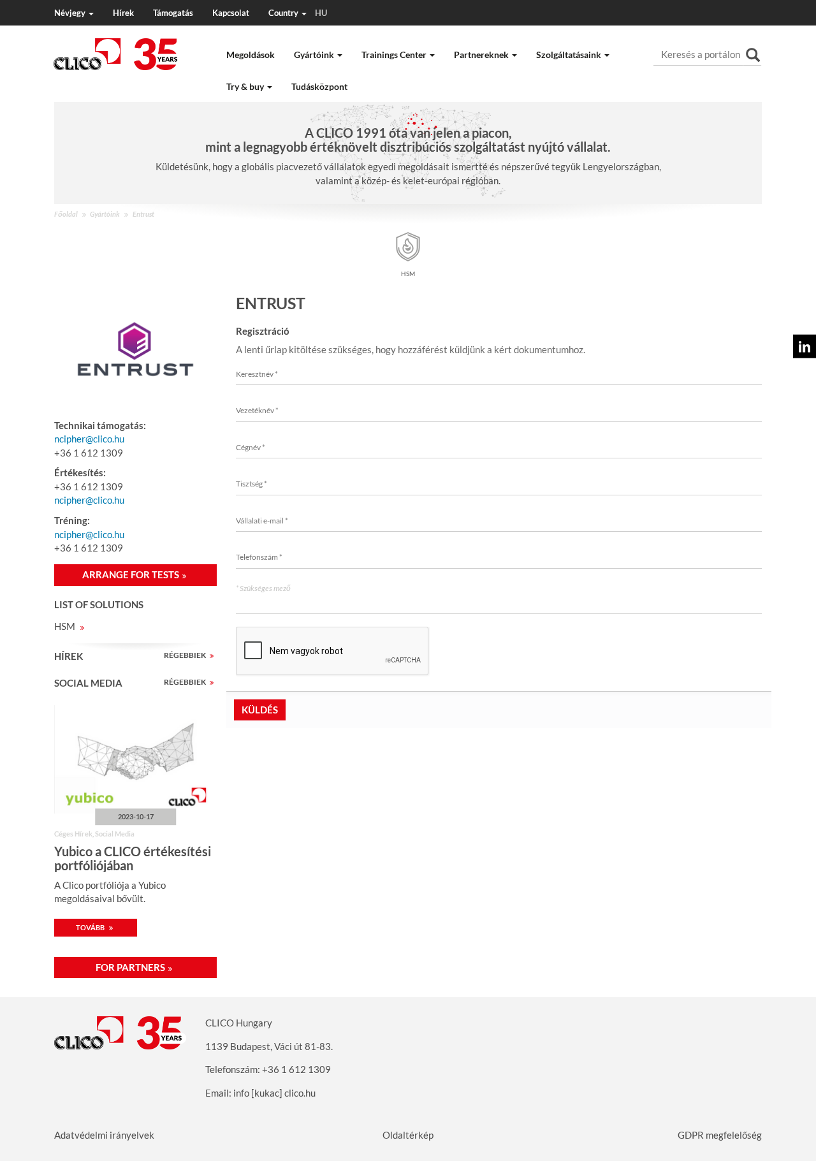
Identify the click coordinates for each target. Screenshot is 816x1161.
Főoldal (66, 214)
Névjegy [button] (70, 13)
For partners (130, 967)
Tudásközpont (319, 86)
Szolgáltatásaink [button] (569, 54)
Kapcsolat (230, 13)
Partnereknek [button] (482, 54)
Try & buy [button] (246, 86)
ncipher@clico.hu (89, 438)
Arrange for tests (130, 574)
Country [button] (297, 13)
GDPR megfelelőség (720, 1135)
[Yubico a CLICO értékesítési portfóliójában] (135, 759)
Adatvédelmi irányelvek (104, 1135)
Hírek (123, 13)
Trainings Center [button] (394, 54)
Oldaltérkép (407, 1135)
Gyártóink (105, 214)
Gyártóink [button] (315, 54)
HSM (65, 626)
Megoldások (250, 54)
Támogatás (173, 13)
